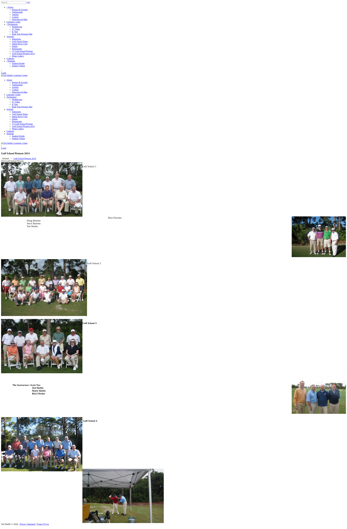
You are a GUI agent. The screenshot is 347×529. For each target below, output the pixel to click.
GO (28, 2)
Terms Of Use (43, 524)
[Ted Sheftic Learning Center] (14, 75)
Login (3, 73)
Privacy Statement (27, 524)
